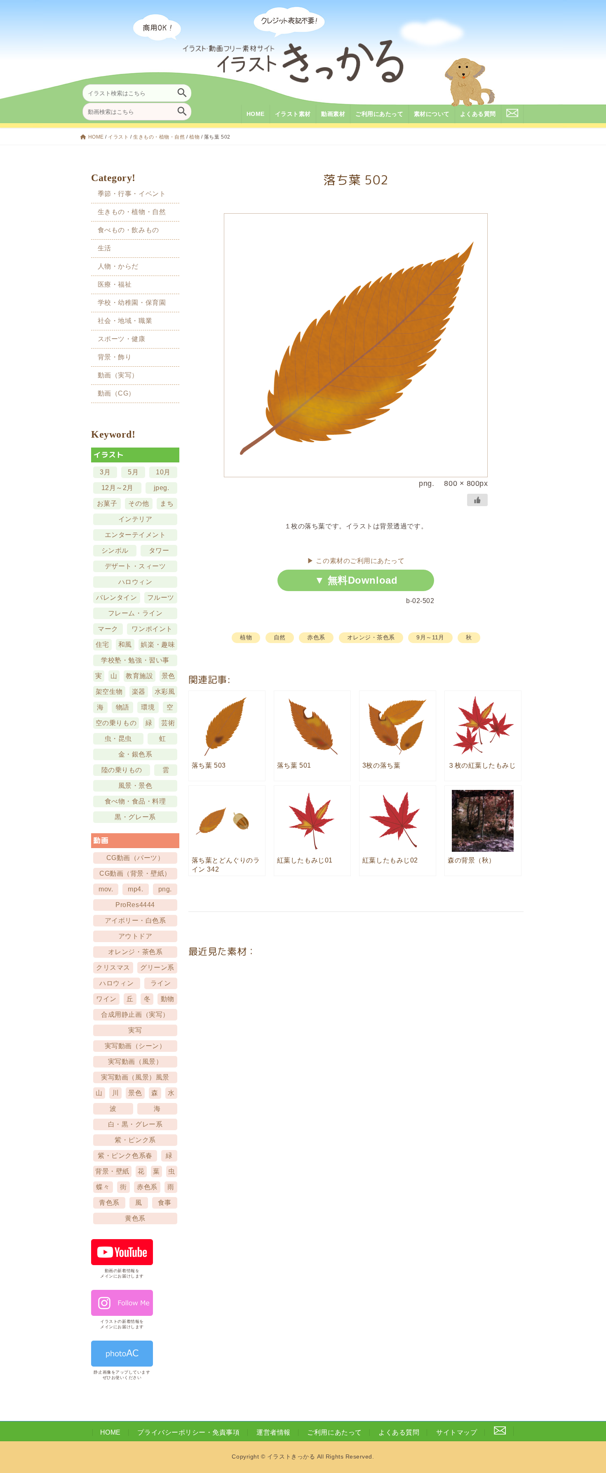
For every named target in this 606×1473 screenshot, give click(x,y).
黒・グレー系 (135, 816)
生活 (104, 248)
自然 (280, 637)
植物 (194, 137)
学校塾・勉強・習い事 (135, 660)
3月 (105, 472)
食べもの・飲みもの (128, 229)
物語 (122, 707)
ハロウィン (135, 581)
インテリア (135, 519)
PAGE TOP (586, 1421)
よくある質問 (398, 1432)
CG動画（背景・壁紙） (135, 873)
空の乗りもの (116, 722)
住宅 (102, 644)
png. (165, 889)
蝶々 (103, 1186)
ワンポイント (152, 628)
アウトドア (135, 936)
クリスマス (113, 967)
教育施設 (139, 675)
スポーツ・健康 (122, 338)
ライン (160, 983)
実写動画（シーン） (135, 1045)
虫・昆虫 (118, 738)
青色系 (109, 1202)
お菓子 (107, 503)
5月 (133, 472)
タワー (159, 550)
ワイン (106, 998)
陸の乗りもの (121, 769)
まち (167, 503)
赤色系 (316, 637)
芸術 (168, 722)
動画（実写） (118, 375)
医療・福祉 (115, 284)
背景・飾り (115, 357)
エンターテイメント (135, 534)
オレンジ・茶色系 (371, 637)
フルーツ (160, 597)
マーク (108, 628)
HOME (96, 137)
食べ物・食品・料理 (135, 801)
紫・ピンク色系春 (125, 1155)
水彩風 (165, 691)
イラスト (118, 137)
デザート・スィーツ (135, 566)
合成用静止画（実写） (135, 1014)
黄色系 (135, 1218)
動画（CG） (116, 393)
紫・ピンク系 (135, 1139)
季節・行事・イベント (132, 193)
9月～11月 (430, 637)
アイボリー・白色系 (135, 920)
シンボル (115, 550)
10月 (163, 472)
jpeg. (161, 487)
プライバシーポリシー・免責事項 (188, 1432)
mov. (106, 889)
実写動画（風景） (135, 1061)
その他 (139, 503)
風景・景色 (135, 785)
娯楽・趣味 (158, 644)
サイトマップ (456, 1432)
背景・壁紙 (113, 1171)
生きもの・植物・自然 (159, 137)
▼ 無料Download (356, 580)
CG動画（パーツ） (135, 857)
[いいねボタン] (477, 500)
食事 (164, 1202)
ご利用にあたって (334, 1432)
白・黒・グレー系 (135, 1124)
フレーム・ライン (135, 613)
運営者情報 (273, 1432)
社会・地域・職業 (125, 320)
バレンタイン (116, 597)
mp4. (135, 889)
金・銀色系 (135, 754)
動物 (167, 998)
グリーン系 (158, 967)
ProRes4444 (135, 904)
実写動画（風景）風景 (135, 1077)
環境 (148, 707)
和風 (125, 644)
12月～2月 (117, 487)
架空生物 (109, 691)
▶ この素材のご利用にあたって (355, 560)
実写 (135, 1030)
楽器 (139, 691)
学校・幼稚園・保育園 (132, 302)
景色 (168, 675)
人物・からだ (118, 266)
